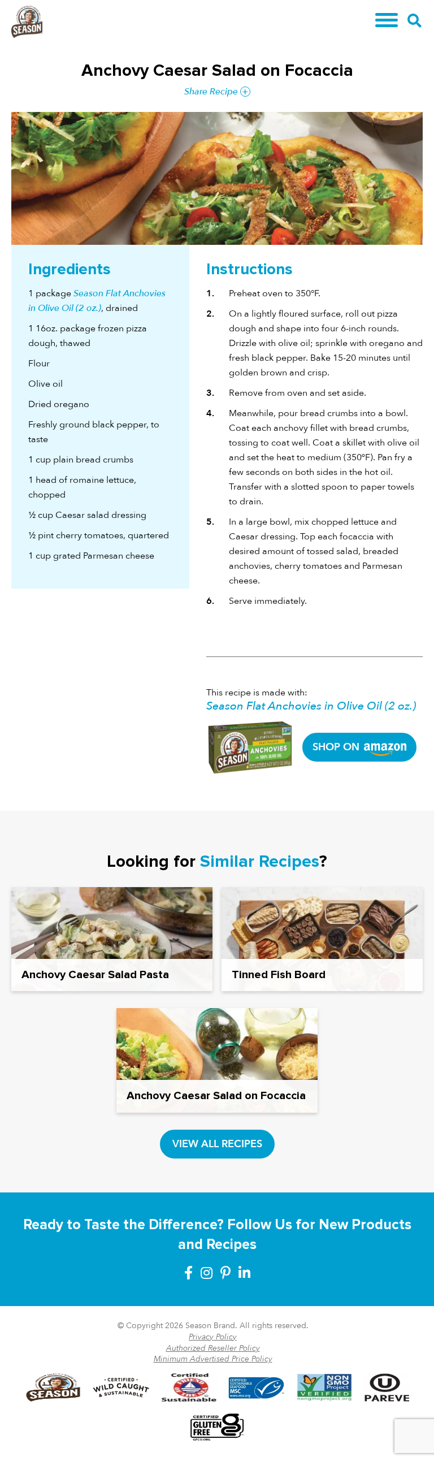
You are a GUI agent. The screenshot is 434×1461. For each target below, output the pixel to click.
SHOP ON (337, 747)
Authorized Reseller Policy (213, 1348)
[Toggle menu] (386, 19)
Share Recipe (211, 91)
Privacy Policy (213, 1337)
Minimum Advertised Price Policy (213, 1359)
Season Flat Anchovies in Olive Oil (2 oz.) (311, 706)
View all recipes (217, 1144)
